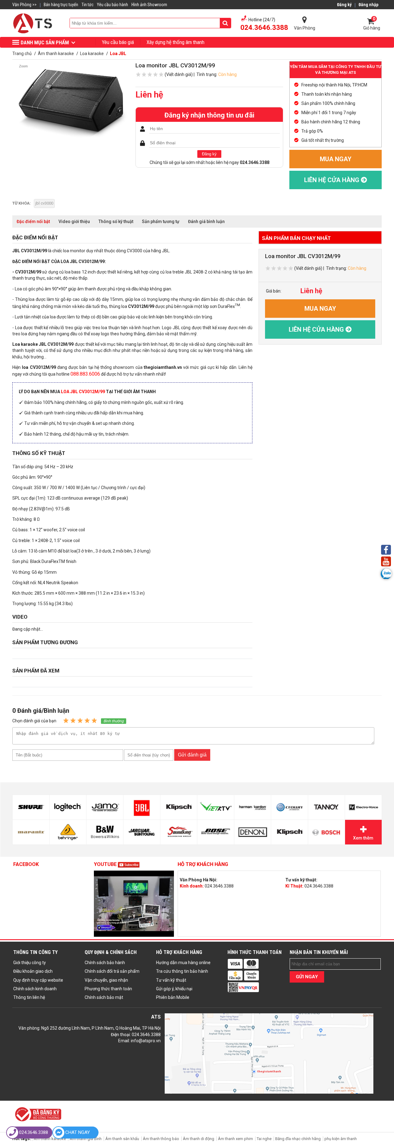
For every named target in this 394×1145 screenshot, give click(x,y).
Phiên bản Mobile (172, 997)
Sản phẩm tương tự (160, 221)
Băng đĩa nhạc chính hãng (298, 1138)
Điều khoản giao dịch (33, 971)
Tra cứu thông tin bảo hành (182, 971)
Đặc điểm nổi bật (33, 221)
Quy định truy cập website (38, 980)
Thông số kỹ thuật (115, 221)
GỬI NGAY (307, 976)
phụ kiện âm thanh (340, 1138)
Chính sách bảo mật (104, 997)
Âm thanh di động (198, 1138)
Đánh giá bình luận (206, 221)
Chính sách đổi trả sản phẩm (112, 971)
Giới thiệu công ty (29, 962)
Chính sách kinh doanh (35, 988)
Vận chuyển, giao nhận (106, 980)
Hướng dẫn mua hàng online (183, 962)
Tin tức (88, 4)
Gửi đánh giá (192, 754)
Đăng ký (209, 154)
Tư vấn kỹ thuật (171, 980)
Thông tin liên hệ (29, 997)
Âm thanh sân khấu (122, 1138)
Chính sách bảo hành (105, 962)
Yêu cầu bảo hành (112, 4)
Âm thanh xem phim (236, 1138)
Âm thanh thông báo (161, 1138)
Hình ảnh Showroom (149, 4)
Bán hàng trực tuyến (61, 4)
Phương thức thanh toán (108, 988)
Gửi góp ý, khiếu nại (174, 988)
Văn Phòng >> (24, 4)
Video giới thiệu (74, 221)
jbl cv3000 (44, 203)
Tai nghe (264, 1138)
